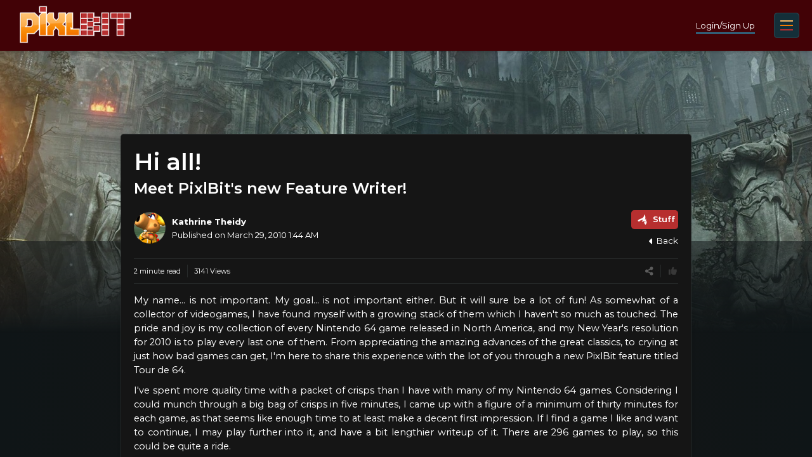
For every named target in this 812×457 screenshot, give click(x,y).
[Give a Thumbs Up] (672, 271)
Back (667, 240)
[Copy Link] (649, 271)
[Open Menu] (786, 25)
